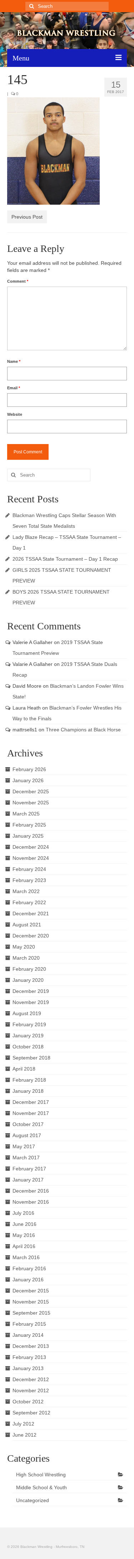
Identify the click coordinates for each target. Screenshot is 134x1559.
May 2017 (24, 1146)
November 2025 (31, 802)
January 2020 (28, 980)
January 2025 (28, 836)
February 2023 (29, 880)
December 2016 (31, 1191)
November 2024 (31, 858)
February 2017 (29, 1168)
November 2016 (31, 1202)
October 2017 (28, 1124)
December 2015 (31, 1291)
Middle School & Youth (41, 1487)
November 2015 (31, 1302)
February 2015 (29, 1324)
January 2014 (28, 1335)
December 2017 (31, 1102)
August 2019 (27, 1013)
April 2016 (24, 1246)
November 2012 (31, 1390)
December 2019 (31, 991)
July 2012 (23, 1424)
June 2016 (24, 1224)
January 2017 (28, 1180)
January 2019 (28, 1035)
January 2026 (28, 780)
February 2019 (29, 1024)
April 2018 (24, 1069)
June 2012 (24, 1435)
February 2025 (29, 825)
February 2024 (29, 869)
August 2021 (27, 924)
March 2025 (26, 814)
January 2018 (28, 1091)
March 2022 (26, 891)
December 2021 (31, 913)
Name (13, 361)
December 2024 (31, 847)
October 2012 (28, 1401)
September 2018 (31, 1058)
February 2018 (29, 1080)
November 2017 (31, 1113)
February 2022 (29, 902)
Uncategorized (32, 1500)
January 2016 (28, 1279)
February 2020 (29, 969)
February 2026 (29, 769)
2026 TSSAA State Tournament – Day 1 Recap (65, 559)
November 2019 (31, 1002)
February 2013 (29, 1357)
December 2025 (31, 791)
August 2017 (27, 1135)
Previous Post (27, 217)
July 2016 (23, 1213)
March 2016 (26, 1257)
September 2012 (31, 1413)
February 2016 (29, 1268)
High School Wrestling (41, 1474)
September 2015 (31, 1313)
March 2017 (26, 1157)
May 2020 (24, 947)
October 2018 (28, 1046)
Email (13, 388)
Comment (17, 281)
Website (14, 414)
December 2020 (31, 936)
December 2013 (31, 1346)
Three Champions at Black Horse (83, 729)
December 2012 (31, 1379)
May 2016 (24, 1235)
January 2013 (28, 1368)
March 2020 (26, 958)
